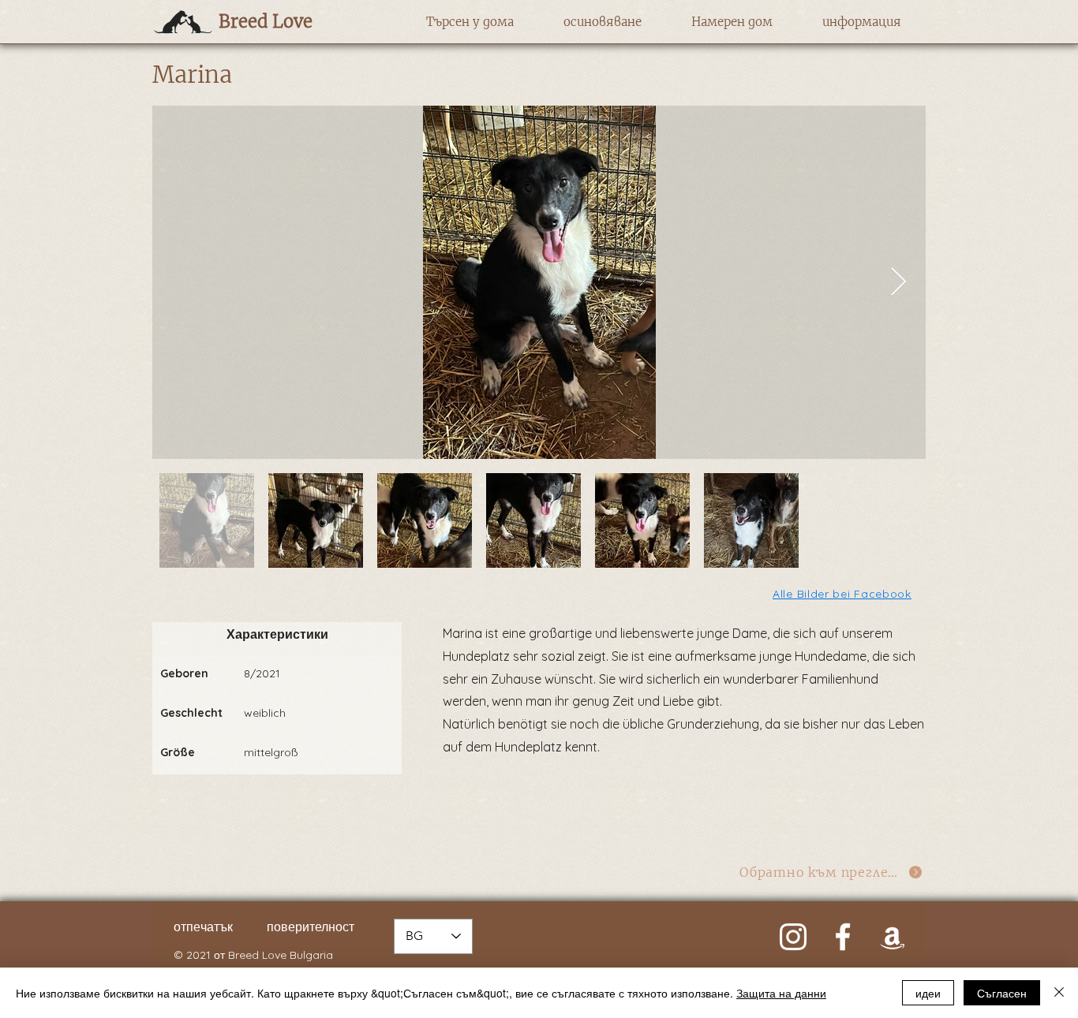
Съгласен (1002, 993)
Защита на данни (781, 993)
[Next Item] (898, 282)
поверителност (310, 926)
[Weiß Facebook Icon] (843, 937)
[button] (470, 22)
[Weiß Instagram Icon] (793, 937)
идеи (928, 993)
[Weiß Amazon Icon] (892, 937)
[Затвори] (1059, 992)
